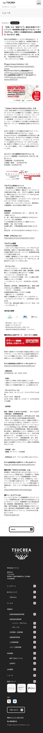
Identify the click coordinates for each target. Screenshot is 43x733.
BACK (13, 529)
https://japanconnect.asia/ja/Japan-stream (19, 238)
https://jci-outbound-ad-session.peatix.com (15, 78)
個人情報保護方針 (12, 721)
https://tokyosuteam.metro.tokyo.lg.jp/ (18, 490)
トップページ (5, 7)
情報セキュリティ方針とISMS (15, 717)
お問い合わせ (13, 710)
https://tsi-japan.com (11, 515)
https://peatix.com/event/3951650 (21, 73)
